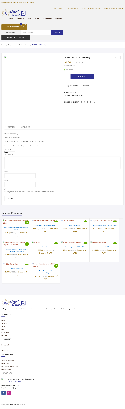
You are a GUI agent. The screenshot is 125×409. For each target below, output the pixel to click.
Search (57, 32)
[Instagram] (9, 393)
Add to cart (82, 76)
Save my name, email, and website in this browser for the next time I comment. (29, 192)
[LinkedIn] (94, 102)
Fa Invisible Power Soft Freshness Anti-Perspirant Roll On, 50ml (16, 250)
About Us (20, 19)
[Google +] (91, 102)
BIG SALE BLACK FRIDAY (15, 37)
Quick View (21, 222)
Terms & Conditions (7, 360)
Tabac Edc (45, 247)
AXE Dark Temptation (16, 268)
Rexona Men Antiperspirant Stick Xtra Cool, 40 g (45, 272)
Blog (37, 19)
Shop (29, 19)
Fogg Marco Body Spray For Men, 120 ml (104, 225)
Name (6, 172)
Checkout (4, 351)
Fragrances (12, 45)
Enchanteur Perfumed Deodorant (45, 225)
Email (6, 180)
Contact (58, 19)
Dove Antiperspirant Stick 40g (74, 247)
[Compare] (16, 222)
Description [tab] (9, 127)
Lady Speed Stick (74, 225)
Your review (8, 155)
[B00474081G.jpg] (32, 84)
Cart (2, 348)
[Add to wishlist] (11, 222)
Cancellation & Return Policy (10, 366)
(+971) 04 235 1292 (28, 379)
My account (47, 19)
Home (11, 19)
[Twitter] (84, 102)
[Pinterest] (87, 102)
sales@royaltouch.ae (12, 385)
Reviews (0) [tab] (25, 127)
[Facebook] (81, 102)
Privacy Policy (5, 363)
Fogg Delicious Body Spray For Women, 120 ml (16, 228)
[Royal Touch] (13, 12)
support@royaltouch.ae (15, 388)
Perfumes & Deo (24, 45)
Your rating (8, 149)
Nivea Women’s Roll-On (104, 247)
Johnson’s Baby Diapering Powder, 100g (115, 58)
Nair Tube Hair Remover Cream (119, 58)
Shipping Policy (6, 369)
